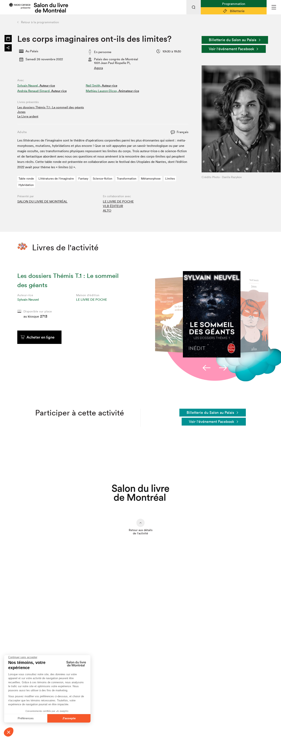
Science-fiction (102, 178)
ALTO (107, 210)
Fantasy (83, 178)
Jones (21, 112)
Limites (170, 178)
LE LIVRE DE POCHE (118, 201)
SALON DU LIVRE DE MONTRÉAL (42, 201)
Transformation (126, 178)
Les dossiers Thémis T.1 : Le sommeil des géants (50, 107)
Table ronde (26, 178)
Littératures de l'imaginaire (56, 178)
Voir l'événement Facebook (231, 48)
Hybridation (26, 185)
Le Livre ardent (27, 116)
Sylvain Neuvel (28, 299)
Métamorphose (151, 178)
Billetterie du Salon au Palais (232, 39)
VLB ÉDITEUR (113, 206)
